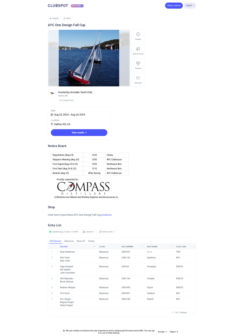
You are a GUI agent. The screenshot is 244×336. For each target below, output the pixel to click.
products (107, 214)
